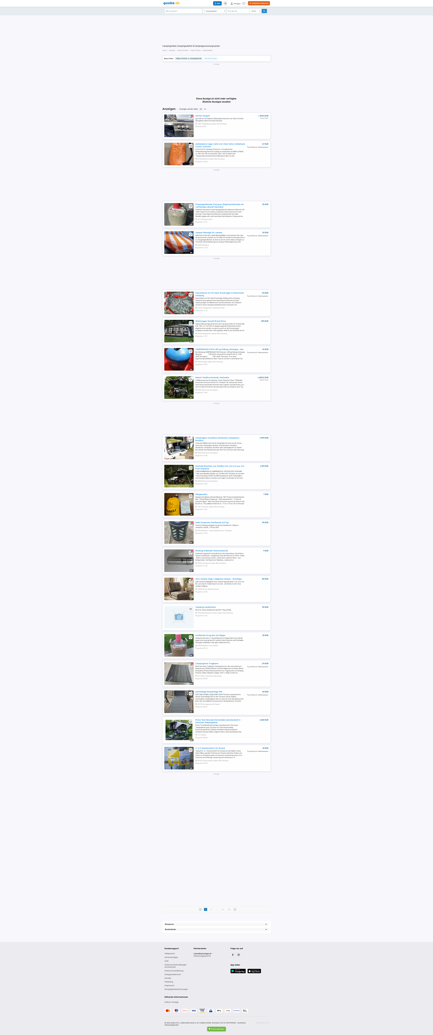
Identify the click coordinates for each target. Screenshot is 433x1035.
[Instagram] (238, 955)
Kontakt (168, 978)
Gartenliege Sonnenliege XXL (208, 692)
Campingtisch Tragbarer (206, 663)
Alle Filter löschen (211, 58)
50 (205, 109)
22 (229, 909)
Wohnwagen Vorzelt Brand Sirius (210, 321)
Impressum (169, 985)
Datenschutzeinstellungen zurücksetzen (176, 966)
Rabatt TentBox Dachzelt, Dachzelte (212, 377)
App (218, 3)
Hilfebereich (170, 953)
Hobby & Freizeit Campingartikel (188, 58)
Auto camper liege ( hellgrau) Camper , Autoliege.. (218, 579)
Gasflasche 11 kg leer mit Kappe (210, 635)
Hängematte (201, 494)
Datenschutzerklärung (174, 971)
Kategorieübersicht (173, 974)
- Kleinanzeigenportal (203, 954)
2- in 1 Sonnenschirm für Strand (210, 748)
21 (223, 909)
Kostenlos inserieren (259, 3)
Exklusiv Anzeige (171, 1002)
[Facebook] (233, 955)
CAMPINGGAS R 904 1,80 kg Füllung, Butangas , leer (219, 349)
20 (201, 109)
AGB (166, 961)
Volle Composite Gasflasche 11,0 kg (211, 522)
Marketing (169, 982)
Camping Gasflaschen (205, 607)
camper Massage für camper (208, 232)
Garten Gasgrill (202, 116)
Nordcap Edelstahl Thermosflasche (211, 551)
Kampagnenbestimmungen (176, 989)
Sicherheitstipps (171, 957)
